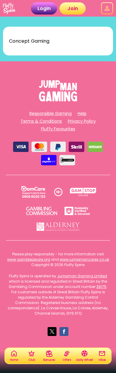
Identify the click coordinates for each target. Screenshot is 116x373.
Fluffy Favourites (58, 129)
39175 (101, 286)
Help (82, 113)
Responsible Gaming (50, 113)
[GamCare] (33, 192)
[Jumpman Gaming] (58, 99)
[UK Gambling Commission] (41, 211)
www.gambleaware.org (28, 259)
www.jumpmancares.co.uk (84, 259)
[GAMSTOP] (83, 192)
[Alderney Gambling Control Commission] (58, 226)
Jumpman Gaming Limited (82, 275)
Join (73, 8)
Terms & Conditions (41, 121)
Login (44, 8)
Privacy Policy (82, 121)
